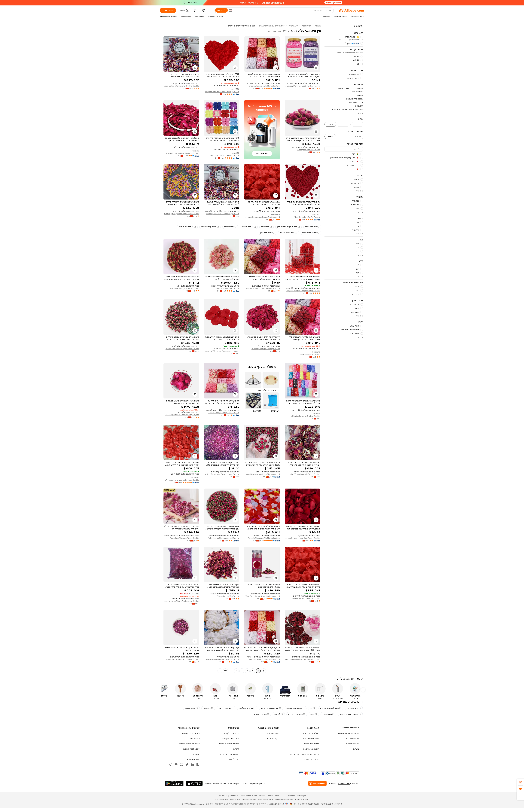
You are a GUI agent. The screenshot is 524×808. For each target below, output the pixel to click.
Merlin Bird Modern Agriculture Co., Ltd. (182, 349)
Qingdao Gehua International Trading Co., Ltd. (181, 86)
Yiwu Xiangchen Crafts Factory (307, 217)
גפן (311, 708)
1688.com (234, 795)
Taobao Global (273, 795)
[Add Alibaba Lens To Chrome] (317, 783)
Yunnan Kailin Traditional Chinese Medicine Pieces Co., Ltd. (262, 474)
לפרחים (277, 714)
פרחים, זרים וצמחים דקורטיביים (272, 26)
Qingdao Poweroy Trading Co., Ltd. (305, 416)
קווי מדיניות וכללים (311, 759)
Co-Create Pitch (352, 738)
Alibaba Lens (344, 783)
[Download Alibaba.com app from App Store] (194, 783)
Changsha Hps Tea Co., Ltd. (308, 150)
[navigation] (343, 348)
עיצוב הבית (293, 26)
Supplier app (256, 783)
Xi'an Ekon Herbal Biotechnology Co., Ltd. (262, 596)
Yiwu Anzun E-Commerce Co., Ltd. (305, 598)
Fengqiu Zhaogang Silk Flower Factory (264, 86)
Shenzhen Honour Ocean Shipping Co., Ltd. (262, 288)
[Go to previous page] (263, 670)
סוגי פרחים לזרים (260, 714)
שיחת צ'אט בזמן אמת (230, 738)
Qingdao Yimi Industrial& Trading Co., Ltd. (222, 91)
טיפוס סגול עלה (311, 227)
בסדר (330, 124)
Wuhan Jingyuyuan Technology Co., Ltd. (182, 480)
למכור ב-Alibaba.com (191, 733)
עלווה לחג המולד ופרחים (329, 708)
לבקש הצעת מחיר (272, 738)
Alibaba (318, 26)
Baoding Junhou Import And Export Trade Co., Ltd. (262, 217)
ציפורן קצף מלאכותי (208, 227)
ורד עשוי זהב (229, 227)
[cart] (195, 11)
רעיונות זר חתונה (224, 708)
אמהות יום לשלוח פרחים (349, 714)
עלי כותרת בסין (266, 233)
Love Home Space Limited (309, 354)
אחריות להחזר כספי (311, 738)
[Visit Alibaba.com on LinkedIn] (192, 764)
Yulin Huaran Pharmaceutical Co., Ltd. (223, 538)
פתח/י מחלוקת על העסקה (229, 744)
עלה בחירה (265, 227)
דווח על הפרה (233, 759)
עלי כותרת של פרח (246, 708)
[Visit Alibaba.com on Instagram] (181, 764)
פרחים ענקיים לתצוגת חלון (287, 227)
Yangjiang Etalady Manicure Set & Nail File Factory (302, 86)
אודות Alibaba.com (350, 728)
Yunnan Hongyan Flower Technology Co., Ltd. (221, 213)
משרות (356, 749)
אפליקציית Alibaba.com (215, 783)
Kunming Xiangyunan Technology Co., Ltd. (181, 213)
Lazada (262, 795)
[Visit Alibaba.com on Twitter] (187, 764)
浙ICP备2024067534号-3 (331, 804)
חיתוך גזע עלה (190, 708)
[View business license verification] (286, 804)
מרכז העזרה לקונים (231, 733)
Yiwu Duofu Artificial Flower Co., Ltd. (224, 155)
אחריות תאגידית (352, 744)
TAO (283, 795)
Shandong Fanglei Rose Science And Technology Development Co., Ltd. (221, 474)
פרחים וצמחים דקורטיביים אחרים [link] (241, 26)
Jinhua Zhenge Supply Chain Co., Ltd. (223, 412)
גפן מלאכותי (327, 714)
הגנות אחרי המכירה (311, 749)
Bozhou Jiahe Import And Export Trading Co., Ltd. (181, 415)
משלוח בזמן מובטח (311, 744)
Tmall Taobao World (248, 795)
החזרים (236, 749)
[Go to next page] (220, 670)
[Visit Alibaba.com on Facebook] (198, 764)
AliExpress (223, 795)
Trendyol (291, 795)
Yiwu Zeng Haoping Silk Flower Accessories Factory (221, 351)
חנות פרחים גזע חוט (287, 233)
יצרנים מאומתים (272, 733)
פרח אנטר (207, 708)
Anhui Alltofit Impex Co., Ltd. (227, 288)
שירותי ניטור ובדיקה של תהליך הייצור (304, 754)
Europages (301, 795)
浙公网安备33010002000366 (306, 804)
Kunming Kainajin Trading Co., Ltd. (265, 349)
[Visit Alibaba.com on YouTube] (176, 764)
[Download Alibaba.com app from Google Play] (174, 783)
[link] (520, 782)
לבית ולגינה (306, 26)
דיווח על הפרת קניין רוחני (229, 754)
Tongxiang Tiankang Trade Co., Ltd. (184, 538)
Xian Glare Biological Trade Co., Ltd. (184, 288)
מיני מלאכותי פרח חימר (270, 708)
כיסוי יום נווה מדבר (309, 233)
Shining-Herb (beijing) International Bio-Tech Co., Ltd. (181, 153)
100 (225, 671)
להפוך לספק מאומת (191, 749)
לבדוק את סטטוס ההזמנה (189, 744)
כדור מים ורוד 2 (352, 708)
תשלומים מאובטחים (311, 733)
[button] (230, 10)
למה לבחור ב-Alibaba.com (348, 733)
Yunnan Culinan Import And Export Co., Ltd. (302, 538)
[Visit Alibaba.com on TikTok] (170, 764)
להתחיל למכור (194, 738)
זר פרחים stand (247, 227)
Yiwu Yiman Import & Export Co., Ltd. (305, 474)
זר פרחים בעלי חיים (186, 227)
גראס (312, 714)
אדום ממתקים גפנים (294, 708)
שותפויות (196, 754)
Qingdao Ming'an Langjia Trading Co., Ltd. (303, 290)
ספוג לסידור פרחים (295, 714)
